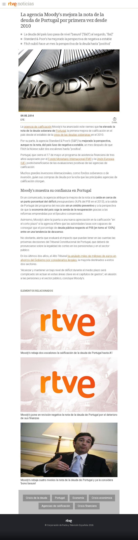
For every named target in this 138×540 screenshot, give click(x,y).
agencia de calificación (37, 126)
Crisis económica (102, 497)
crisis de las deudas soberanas (72, 134)
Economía (78, 497)
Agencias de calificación (56, 506)
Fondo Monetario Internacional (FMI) (70, 159)
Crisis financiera (87, 506)
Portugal (61, 130)
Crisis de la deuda (36, 497)
